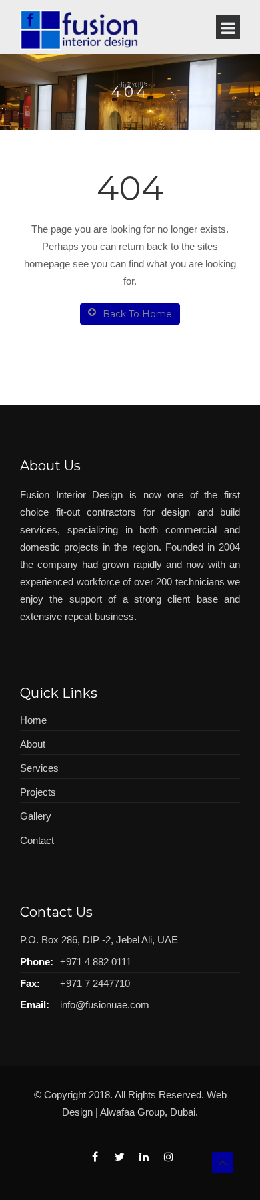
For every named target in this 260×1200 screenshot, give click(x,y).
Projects (38, 792)
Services (39, 768)
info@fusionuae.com (104, 1004)
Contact (37, 840)
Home (33, 720)
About (32, 744)
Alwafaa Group (132, 1112)
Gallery (35, 816)
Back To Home (137, 314)
